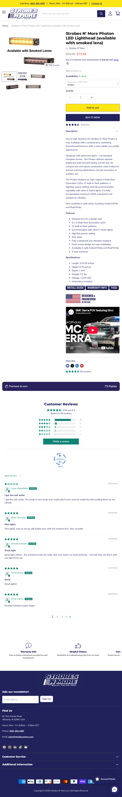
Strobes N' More (77, 48)
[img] (11, 484)
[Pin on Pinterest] (82, 366)
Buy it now (93, 117)
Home (5, 26)
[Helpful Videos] (78, 650)
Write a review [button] (61, 441)
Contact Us (97, 3)
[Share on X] (72, 366)
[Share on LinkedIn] (77, 366)
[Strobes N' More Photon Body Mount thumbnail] (37, 76)
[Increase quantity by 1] (92, 97)
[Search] (101, 13)
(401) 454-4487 (37, 3)
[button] (73, 371)
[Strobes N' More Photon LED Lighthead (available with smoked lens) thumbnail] (9, 76)
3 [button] (62, 616)
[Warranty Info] (28, 651)
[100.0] (60, 459)
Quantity (70, 91)
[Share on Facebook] (67, 366)
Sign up (46, 699)
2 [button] (57, 616)
